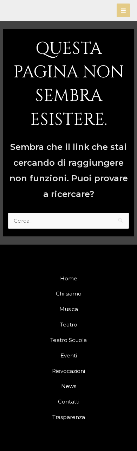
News (68, 386)
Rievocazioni (68, 371)
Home (68, 278)
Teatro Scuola (68, 340)
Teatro (68, 324)
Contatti (68, 401)
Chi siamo (68, 293)
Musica (68, 309)
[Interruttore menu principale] (123, 10)
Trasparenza (68, 417)
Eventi (68, 355)
